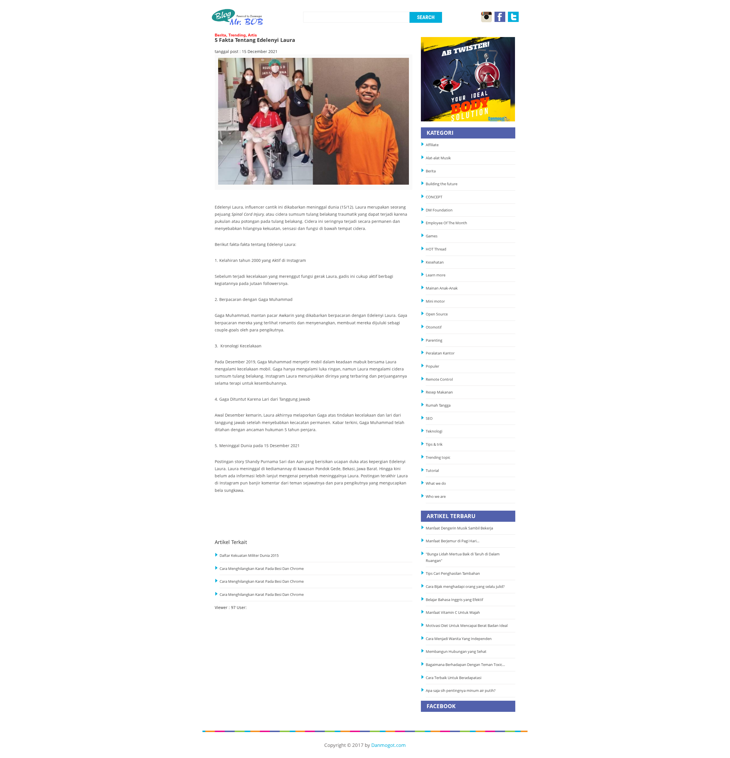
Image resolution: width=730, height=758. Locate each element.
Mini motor (435, 301)
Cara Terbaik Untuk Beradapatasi (453, 677)
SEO (429, 418)
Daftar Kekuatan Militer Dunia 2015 (249, 555)
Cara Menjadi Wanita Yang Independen (459, 638)
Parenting (434, 340)
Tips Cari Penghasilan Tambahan (453, 573)
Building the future (441, 184)
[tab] (241, 185)
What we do (436, 483)
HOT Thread (436, 249)
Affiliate (432, 144)
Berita (431, 171)
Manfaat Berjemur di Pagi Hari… (452, 541)
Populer (432, 366)
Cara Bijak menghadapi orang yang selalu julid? (465, 586)
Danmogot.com (388, 745)
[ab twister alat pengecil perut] (468, 78)
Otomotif (433, 327)
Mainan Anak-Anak (442, 288)
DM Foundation (439, 210)
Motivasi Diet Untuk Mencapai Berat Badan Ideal (467, 625)
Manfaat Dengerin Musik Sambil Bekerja (459, 528)
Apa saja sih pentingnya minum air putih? (461, 690)
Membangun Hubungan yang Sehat (457, 651)
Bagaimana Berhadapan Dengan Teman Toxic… (465, 664)
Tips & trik (434, 444)
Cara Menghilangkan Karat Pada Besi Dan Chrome (262, 568)
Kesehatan (435, 262)
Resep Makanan (439, 392)
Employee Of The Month (446, 223)
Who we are (436, 496)
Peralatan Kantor (440, 353)
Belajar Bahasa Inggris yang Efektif (454, 599)
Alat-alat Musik (438, 158)
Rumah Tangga (438, 405)
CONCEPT (434, 197)
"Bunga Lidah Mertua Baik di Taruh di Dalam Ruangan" (463, 557)
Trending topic (438, 457)
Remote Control (439, 379)
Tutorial (432, 470)
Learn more (435, 275)
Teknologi (434, 431)
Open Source (437, 314)
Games (431, 236)
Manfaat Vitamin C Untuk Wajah (453, 612)
